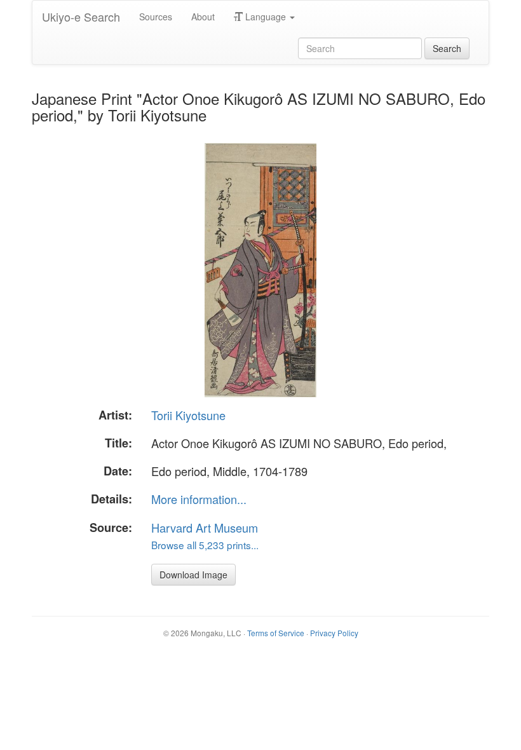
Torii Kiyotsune (188, 415)
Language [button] (265, 16)
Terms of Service (275, 632)
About (203, 16)
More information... (199, 499)
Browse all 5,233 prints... (205, 545)
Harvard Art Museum (204, 527)
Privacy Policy (334, 632)
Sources (155, 16)
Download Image (193, 574)
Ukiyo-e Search (81, 16)
